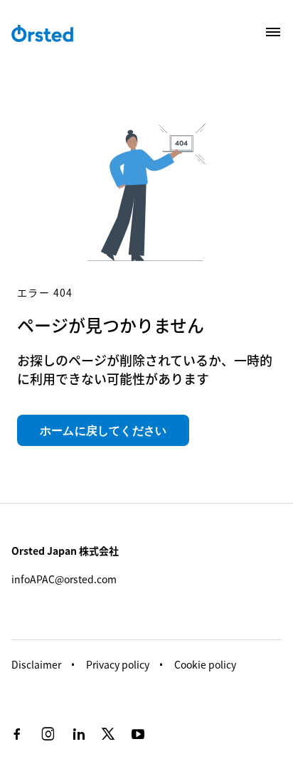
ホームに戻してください (103, 430)
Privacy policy (117, 664)
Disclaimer (36, 664)
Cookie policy (205, 664)
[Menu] (273, 32)
